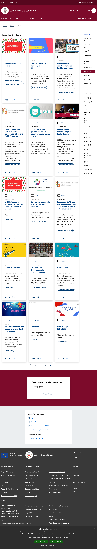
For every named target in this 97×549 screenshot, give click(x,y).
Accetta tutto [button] (41, 541)
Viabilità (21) (88, 173)
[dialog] (48, 537)
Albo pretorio (53, 509)
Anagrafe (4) (87, 51)
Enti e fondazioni (6, 482)
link (67, 537)
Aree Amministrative (8, 475)
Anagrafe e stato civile (32, 472)
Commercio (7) (87, 62)
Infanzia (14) (88, 94)
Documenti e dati (6, 492)
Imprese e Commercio (32, 482)
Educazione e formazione (57, 472)
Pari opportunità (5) (87, 120)
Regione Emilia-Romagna (9, 2)
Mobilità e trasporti (31, 496)
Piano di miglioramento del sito (59, 523)
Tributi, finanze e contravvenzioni (59, 478)
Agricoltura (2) (87, 39)
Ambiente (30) (87, 46)
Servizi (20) (87, 145)
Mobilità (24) (88, 102)
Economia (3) (88, 75)
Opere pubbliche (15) (87, 112)
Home (5, 26)
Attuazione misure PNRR (9, 496)
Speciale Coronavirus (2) (87, 155)
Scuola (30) (87, 141)
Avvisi (10, 57)
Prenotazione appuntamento (34, 506)
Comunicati (76, 475)
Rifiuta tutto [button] (56, 541)
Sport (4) (86, 161)
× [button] (95, 528)
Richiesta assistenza (31, 516)
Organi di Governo (7, 472)
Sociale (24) (87, 149)
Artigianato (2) (87, 56)
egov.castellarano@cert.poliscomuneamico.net (16, 523)
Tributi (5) (87, 165)
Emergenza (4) (87, 84)
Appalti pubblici (30, 485)
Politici (3, 485)
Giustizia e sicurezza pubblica (58, 475)
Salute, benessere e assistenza (59, 485)
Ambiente (52, 482)
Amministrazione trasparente (58, 506)
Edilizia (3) (87, 79)
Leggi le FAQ (29, 513)
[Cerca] (93, 10)
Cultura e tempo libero (32, 475)
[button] (48, 546)
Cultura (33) (87, 71)
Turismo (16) (88, 169)
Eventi (75, 491)
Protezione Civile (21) (87, 132)
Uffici (2, 479)
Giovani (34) (87, 90)
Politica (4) (87, 127)
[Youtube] (77, 10)
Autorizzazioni (53, 489)
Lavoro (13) (87, 98)
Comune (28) (88, 67)
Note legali (52, 516)
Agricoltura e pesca (55, 492)
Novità (12, 26)
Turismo (27, 492)
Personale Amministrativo (9, 489)
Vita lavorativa (29, 479)
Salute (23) (87, 137)
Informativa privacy (55, 513)
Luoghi (75, 488)
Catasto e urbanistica (32, 489)
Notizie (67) (87, 106)
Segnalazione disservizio (33, 509)
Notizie (37, 57)
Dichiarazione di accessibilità (58, 519)
